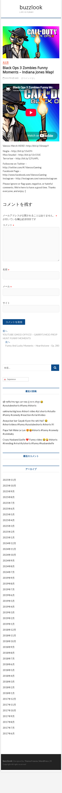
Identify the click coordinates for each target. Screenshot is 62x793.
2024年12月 (9, 543)
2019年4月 (9, 606)
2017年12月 (9, 698)
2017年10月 (9, 710)
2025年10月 (9, 485)
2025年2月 (9, 531)
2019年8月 (9, 583)
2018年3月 (9, 681)
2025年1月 (9, 537)
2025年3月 (9, 525)
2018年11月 (9, 635)
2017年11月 (9, 704)
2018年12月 (9, 629)
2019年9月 (9, 577)
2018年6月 (9, 664)
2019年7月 (9, 589)
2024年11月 (9, 549)
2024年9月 (9, 560)
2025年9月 (9, 491)
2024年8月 (9, 566)
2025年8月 (9, 497)
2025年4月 (9, 520)
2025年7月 (9, 502)
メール (7, 286)
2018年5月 (9, 670)
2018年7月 (9, 658)
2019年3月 (9, 612)
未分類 (6, 62)
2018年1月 (9, 693)
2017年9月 (9, 716)
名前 (6, 269)
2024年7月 (9, 572)
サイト (6, 302)
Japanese (11, 379)
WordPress (44, 761)
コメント (8, 224)
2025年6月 (9, 508)
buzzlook (31, 7)
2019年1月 (9, 623)
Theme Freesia (31, 761)
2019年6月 (9, 595)
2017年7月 (9, 727)
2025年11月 (9, 479)
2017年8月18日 (11, 78)
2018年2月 (9, 687)
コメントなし (29, 78)
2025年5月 (9, 514)
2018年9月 (9, 647)
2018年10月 (9, 641)
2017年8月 (9, 721)
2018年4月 (9, 675)
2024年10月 (9, 554)
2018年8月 (9, 652)
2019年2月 (9, 618)
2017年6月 (9, 733)
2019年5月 (9, 600)
